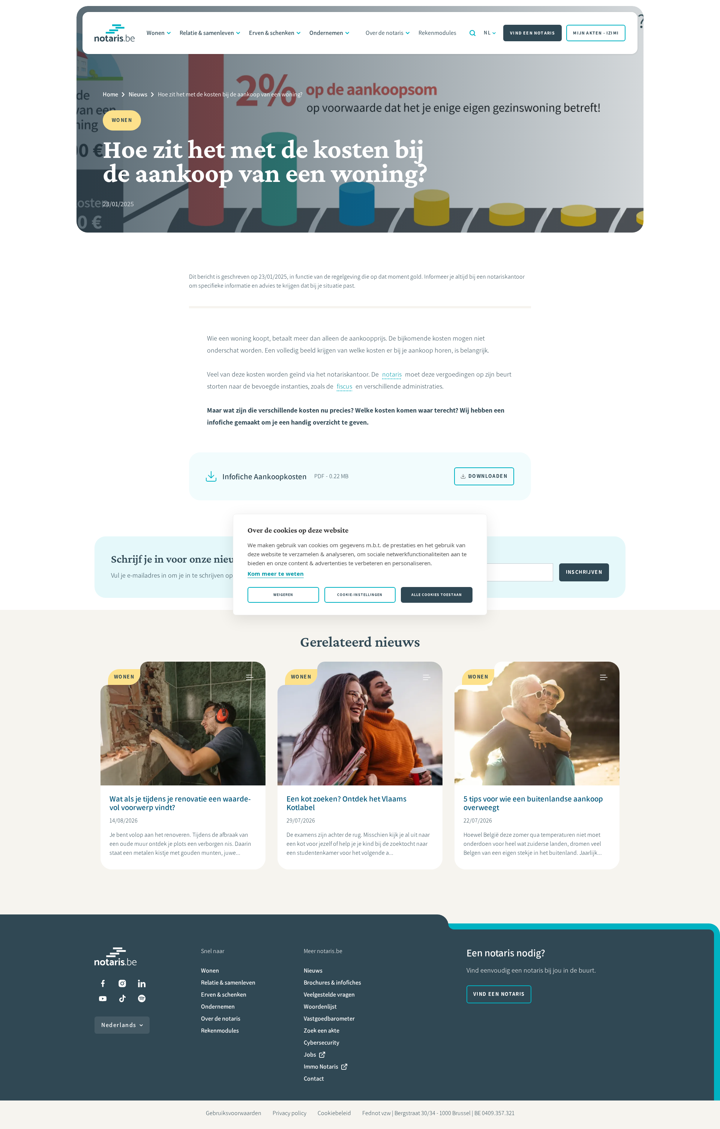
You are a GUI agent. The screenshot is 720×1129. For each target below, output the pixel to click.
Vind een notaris (532, 33)
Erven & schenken (271, 32)
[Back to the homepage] (114, 33)
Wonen (156, 32)
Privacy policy (289, 1113)
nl (487, 33)
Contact (314, 1078)
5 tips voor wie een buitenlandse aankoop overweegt (533, 803)
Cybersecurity (321, 1042)
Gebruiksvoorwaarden (233, 1113)
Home (110, 94)
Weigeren (283, 594)
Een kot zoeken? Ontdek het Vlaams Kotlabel (346, 803)
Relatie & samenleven (207, 32)
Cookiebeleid (334, 1113)
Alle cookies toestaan (436, 594)
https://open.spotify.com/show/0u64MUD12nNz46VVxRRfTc (142, 998)
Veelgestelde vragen (329, 994)
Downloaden (487, 476)
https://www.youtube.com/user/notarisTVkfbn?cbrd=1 (103, 998)
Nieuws (138, 94)
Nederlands (118, 1024)
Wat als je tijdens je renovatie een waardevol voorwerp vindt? (180, 803)
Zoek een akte (321, 1030)
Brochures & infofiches (332, 982)
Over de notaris (385, 32)
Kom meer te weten (276, 573)
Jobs (310, 1054)
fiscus (344, 386)
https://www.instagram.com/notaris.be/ (122, 983)
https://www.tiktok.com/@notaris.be (122, 998)
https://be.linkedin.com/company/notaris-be (142, 983)
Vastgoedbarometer (329, 1018)
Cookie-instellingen (359, 594)
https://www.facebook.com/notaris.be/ (103, 983)
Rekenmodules (437, 32)
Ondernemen (326, 32)
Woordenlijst (320, 1006)
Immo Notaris (321, 1066)
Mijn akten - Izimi (596, 33)
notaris (392, 374)
